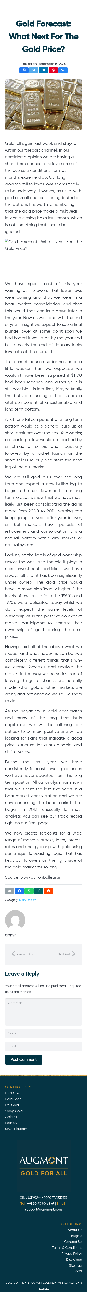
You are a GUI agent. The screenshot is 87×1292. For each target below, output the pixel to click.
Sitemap (75, 1265)
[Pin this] (53, 70)
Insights (76, 1236)
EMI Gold (12, 1105)
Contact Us (73, 1242)
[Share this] (24, 70)
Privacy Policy (71, 1254)
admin (11, 935)
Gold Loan (13, 1099)
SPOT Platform (16, 1129)
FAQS (77, 1271)
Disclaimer (74, 1259)
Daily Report (27, 900)
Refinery (11, 1123)
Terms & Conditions (67, 1248)
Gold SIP (11, 1117)
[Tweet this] (33, 70)
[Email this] (9, 891)
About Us (75, 1230)
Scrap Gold (14, 1111)
